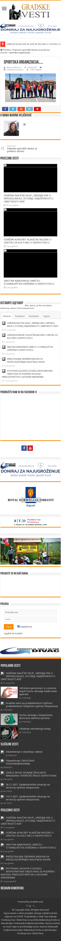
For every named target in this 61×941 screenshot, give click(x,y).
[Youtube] (30, 448)
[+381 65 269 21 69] (36, 448)
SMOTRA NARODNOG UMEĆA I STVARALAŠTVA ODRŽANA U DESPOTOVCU (29, 282)
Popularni (20, 316)
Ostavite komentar (15, 70)
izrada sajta (36, 936)
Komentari (34, 316)
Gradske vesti (36, 901)
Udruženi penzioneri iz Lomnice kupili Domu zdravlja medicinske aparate (38, 691)
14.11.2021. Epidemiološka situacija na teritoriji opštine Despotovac (28, 798)
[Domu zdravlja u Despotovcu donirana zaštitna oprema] (9, 719)
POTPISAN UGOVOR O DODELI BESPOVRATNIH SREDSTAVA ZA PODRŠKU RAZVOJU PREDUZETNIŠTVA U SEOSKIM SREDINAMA (27, 374)
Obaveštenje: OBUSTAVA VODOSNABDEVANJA (20, 762)
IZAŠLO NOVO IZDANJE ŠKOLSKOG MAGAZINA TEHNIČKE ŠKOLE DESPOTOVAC (31, 774)
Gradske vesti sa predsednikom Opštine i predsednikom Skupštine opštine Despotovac (32, 705)
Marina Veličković (14, 67)
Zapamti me (26, 626)
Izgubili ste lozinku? (13, 633)
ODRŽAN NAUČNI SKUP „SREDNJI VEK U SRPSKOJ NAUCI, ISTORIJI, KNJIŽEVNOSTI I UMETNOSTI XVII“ (28, 198)
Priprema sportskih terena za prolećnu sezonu (22, 149)
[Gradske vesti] (30, 12)
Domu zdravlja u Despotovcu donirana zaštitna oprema (36, 717)
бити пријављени (25, 308)
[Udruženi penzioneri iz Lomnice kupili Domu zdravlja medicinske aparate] (9, 692)
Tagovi (46, 316)
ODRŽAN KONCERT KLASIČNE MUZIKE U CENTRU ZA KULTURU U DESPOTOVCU (27, 241)
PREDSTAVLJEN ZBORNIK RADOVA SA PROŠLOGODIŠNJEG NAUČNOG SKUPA (28, 858)
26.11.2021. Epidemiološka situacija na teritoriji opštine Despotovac (28, 786)
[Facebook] (24, 448)
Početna (6, 50)
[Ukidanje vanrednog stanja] (9, 733)
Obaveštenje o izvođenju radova (24, 751)
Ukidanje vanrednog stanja (34, 728)
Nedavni (7, 316)
